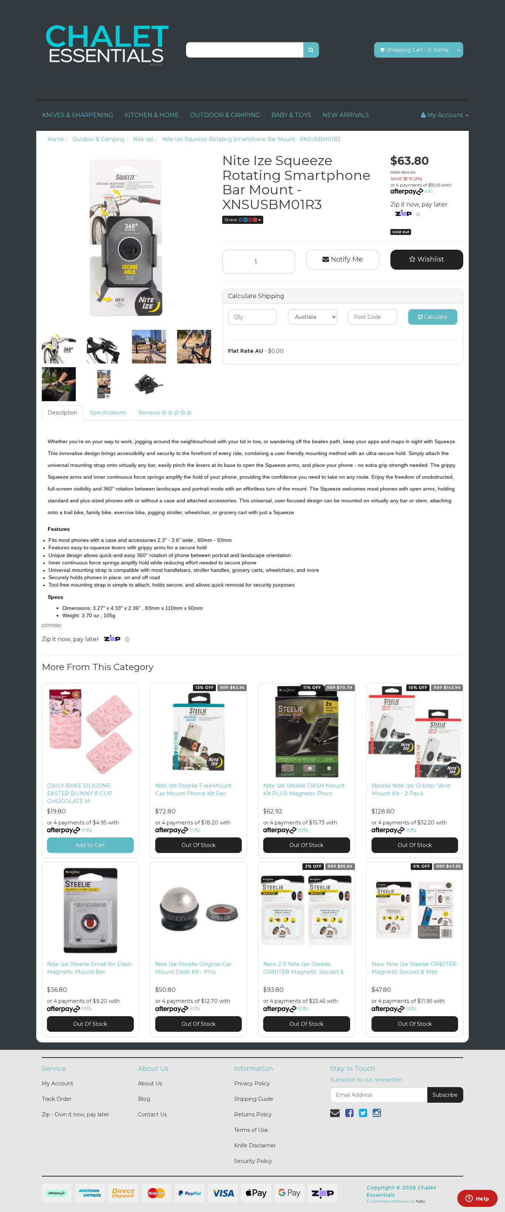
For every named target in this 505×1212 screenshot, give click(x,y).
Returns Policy (253, 1114)
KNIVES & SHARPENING (77, 115)
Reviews (150, 412)
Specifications (108, 412)
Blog (144, 1099)
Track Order (56, 1099)
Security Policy (253, 1161)
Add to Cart (90, 845)
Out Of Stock (199, 845)
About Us (150, 1083)
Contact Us (152, 1114)
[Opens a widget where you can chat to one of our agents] (477, 1199)
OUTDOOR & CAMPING (225, 115)
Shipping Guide (253, 1099)
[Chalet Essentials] (108, 45)
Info (428, 191)
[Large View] (59, 347)
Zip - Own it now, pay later (75, 1114)
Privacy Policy (252, 1083)
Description (62, 412)
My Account (57, 1083)
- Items (417, 50)
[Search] (311, 50)
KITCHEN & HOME (152, 115)
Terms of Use (251, 1130)
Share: (231, 219)
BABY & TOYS (291, 115)
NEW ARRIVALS (345, 115)
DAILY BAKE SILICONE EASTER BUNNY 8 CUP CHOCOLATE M (79, 793)
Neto (420, 1201)
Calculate (435, 317)
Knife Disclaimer (255, 1145)
